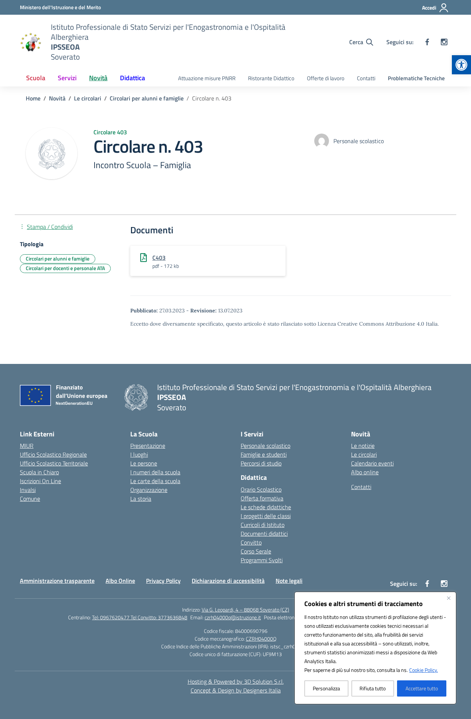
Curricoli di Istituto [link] (262, 524)
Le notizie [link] (363, 445)
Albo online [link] (365, 472)
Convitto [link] (251, 542)
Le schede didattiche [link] (266, 507)
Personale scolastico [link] (265, 445)
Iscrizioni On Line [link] (40, 481)
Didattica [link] (132, 78)
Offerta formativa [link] (262, 498)
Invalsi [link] (28, 489)
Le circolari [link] (364, 454)
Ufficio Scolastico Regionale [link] (53, 454)
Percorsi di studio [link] (261, 463)
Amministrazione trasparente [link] (57, 580)
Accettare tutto (422, 688)
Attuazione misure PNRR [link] (207, 78)
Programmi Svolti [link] (262, 560)
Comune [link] (30, 498)
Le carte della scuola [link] (155, 481)
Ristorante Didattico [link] (271, 78)
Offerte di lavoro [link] (325, 78)
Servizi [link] (67, 78)
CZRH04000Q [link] (261, 638)
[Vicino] (448, 598)
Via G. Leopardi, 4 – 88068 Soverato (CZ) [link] (245, 609)
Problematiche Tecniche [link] (416, 78)
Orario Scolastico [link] (261, 489)
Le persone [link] (143, 463)
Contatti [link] (366, 78)
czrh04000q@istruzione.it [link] (233, 617)
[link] (461, 64)
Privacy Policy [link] (163, 580)
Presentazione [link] (147, 445)
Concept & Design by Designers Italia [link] (236, 690)
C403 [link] (159, 257)
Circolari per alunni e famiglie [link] (57, 258)
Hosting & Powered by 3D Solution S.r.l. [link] (236, 681)
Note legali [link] (289, 580)
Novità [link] (98, 78)
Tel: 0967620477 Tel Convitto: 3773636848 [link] (139, 617)
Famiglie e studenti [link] (264, 454)
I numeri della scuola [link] (155, 472)
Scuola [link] (35, 78)
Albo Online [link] (120, 580)
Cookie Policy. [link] (423, 670)
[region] (375, 648)
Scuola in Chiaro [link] (39, 472)
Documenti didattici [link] (264, 533)
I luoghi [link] (139, 454)
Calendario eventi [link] (372, 463)
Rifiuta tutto (373, 688)
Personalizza (326, 688)
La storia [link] (140, 498)
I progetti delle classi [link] (266, 515)
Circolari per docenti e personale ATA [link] (65, 268)
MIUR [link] (26, 445)
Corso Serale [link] (256, 551)
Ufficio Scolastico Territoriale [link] (54, 463)
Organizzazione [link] (148, 489)
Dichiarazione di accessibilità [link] (228, 580)
